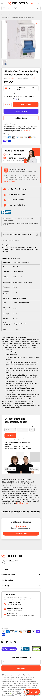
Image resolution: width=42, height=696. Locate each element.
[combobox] (21, 8)
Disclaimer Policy (22, 503)
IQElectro (11, 561)
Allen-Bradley (32, 78)
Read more (27, 131)
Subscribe (21, 668)
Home (3, 15)
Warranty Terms (9, 181)
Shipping (6, 94)
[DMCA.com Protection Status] (36, 651)
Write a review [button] (21, 533)
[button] (2, 3)
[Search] (38, 8)
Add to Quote (21, 118)
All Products (11, 15)
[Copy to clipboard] (37, 234)
